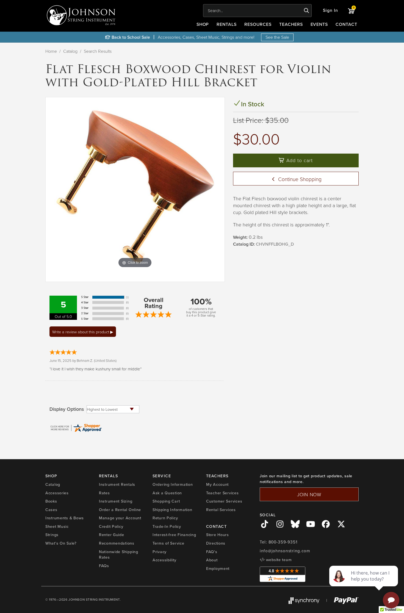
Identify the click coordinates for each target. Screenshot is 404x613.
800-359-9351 (283, 542)
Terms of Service (168, 543)
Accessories (57, 493)
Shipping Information (172, 510)
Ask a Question (167, 493)
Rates (104, 493)
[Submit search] (306, 10)
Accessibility (164, 560)
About (212, 560)
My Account (217, 484)
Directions (215, 543)
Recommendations (116, 543)
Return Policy (165, 518)
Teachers (291, 24)
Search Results (98, 51)
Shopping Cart (166, 501)
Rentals (227, 24)
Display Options (66, 409)
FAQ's (211, 552)
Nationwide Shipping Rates (118, 555)
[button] (330, 10)
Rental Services (221, 510)
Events (319, 24)
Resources (258, 24)
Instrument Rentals (117, 484)
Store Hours (217, 535)
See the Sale (277, 37)
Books (51, 501)
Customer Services (224, 501)
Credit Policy (111, 526)
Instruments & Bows (64, 518)
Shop (203, 24)
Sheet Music (57, 526)
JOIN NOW (309, 494)
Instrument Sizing (115, 501)
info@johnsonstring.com (285, 551)
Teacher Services (222, 493)
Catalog (70, 51)
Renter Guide (111, 535)
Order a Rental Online (120, 510)
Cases (51, 510)
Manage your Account (120, 518)
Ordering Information (173, 484)
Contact (346, 24)
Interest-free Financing (174, 535)
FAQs (104, 566)
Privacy (160, 552)
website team (278, 560)
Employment (217, 568)
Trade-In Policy (167, 526)
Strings (52, 535)
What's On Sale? (61, 543)
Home (51, 51)
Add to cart (299, 160)
